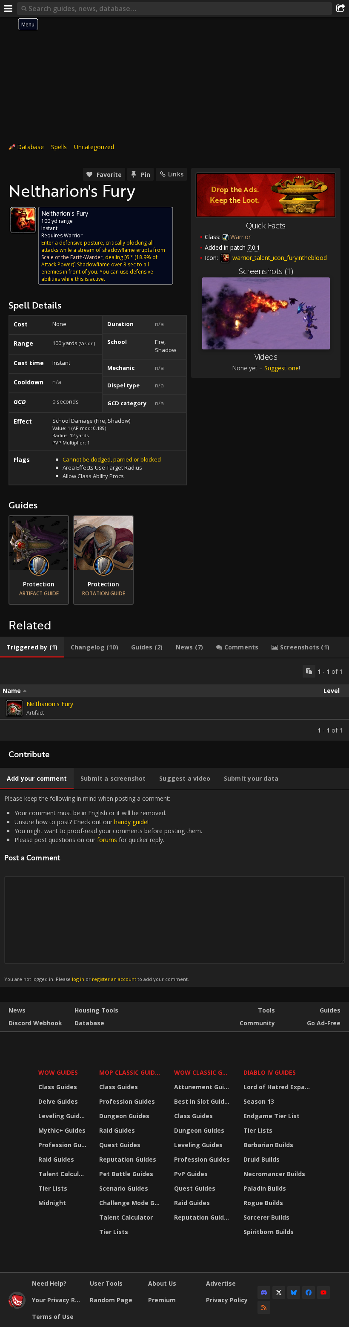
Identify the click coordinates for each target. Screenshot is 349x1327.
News (17, 1010)
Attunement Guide (203, 1087)
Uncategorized (94, 147)
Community (257, 1023)
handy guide (130, 822)
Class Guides (57, 1087)
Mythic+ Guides (62, 1130)
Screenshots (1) (266, 271)
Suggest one (281, 368)
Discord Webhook (35, 1023)
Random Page (111, 1300)
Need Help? (49, 1283)
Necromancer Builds (274, 1174)
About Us (162, 1283)
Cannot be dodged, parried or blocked (112, 459)
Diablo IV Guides (269, 1072)
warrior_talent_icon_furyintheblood (279, 258)
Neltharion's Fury (49, 704)
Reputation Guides (127, 1159)
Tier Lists (52, 1188)
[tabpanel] (174, 699)
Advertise (221, 1283)
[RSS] (263, 1307)
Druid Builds (261, 1159)
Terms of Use (53, 1317)
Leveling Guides (62, 1116)
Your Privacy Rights (57, 1300)
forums (107, 840)
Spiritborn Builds (268, 1232)
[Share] (340, 8)
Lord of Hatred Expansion (278, 1087)
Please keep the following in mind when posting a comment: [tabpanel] (103, 888)
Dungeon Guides (124, 1116)
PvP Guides (191, 1174)
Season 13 (258, 1101)
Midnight (52, 1203)
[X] (278, 1292)
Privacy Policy (227, 1300)
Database (30, 147)
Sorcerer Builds (266, 1217)
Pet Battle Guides (126, 1174)
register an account (114, 979)
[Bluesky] (293, 1292)
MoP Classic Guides (130, 1072)
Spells (59, 147)
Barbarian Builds (268, 1145)
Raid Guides (56, 1159)
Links (175, 174)
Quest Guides (119, 1145)
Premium (162, 1300)
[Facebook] (308, 1292)
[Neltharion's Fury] (14, 708)
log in (78, 979)
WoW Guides (58, 1072)
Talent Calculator (63, 1174)
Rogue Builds (263, 1203)
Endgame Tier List (271, 1116)
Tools (266, 1010)
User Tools (106, 1283)
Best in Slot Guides (203, 1101)
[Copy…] (309, 671)
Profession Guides (63, 1145)
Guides (330, 1010)
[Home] (17, 1306)
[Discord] (263, 1292)
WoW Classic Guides (203, 1072)
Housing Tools (96, 1010)
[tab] (32, 647)
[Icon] (23, 220)
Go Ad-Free (323, 1023)
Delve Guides (58, 1101)
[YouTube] (323, 1292)
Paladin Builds (264, 1188)
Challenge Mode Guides (131, 1203)
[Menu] (8, 8)
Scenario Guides (123, 1188)
